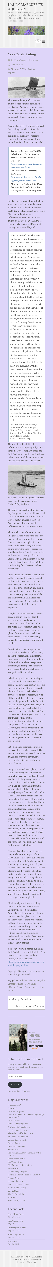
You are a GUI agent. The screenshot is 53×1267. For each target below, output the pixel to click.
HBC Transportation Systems (20, 1165)
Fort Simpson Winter (17, 1228)
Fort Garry (12, 1241)
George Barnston (20, 999)
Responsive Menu (43, 41)
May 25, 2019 (17, 64)
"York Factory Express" (18, 1124)
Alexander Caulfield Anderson (20, 1133)
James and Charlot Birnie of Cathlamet (24, 1175)
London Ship (13, 1178)
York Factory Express (17, 1200)
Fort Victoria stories (16, 1159)
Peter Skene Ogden (16, 1214)
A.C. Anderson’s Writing (18, 1130)
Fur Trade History (15, 1162)
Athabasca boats (27, 980)
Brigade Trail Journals (17, 1140)
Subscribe (15, 1084)
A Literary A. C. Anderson (19, 1127)
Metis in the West (15, 1181)
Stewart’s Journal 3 (16, 1235)
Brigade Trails (14, 1143)
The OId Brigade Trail (17, 1194)
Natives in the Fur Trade (18, 1185)
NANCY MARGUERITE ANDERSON (25, 6)
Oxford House (31, 987)
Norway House (16, 987)
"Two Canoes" (14, 1121)
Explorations (13, 1149)
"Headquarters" (14, 1105)
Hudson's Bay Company (17, 1172)
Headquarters (13, 1168)
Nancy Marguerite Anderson (27, 60)
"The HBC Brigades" (16, 1111)
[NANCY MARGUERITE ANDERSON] (26, 29)
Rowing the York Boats (30, 1006)
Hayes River (30, 984)
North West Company (17, 1188)
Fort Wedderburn (15, 1221)
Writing (11, 1197)
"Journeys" (16, 69)
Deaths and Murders (16, 1146)
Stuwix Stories (14, 1191)
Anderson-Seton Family (18, 1137)
